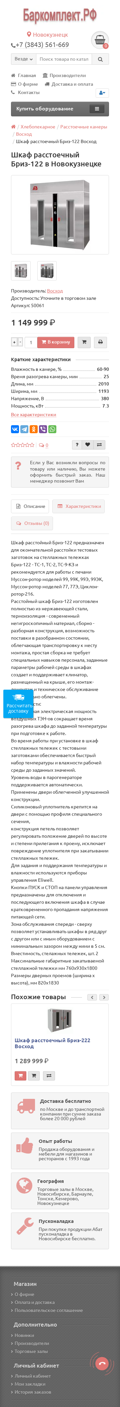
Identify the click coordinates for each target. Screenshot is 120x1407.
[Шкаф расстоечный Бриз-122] (60, 214)
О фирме (28, 84)
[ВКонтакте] (15, 429)
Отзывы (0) (36, 523)
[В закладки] (88, 445)
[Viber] (43, 429)
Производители (68, 75)
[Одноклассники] (34, 429)
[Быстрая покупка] (34, 1076)
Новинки (24, 1335)
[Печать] (100, 342)
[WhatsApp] (52, 429)
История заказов (33, 1392)
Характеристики (83, 506)
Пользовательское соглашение (49, 1310)
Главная (27, 75)
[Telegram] (24, 429)
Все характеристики (33, 414)
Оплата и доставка (35, 1302)
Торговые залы (31, 1351)
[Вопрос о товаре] (77, 445)
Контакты (29, 92)
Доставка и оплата (72, 84)
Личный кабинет (33, 1376)
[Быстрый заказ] (84, 342)
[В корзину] (20, 1076)
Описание (34, 506)
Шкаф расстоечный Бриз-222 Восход (52, 1043)
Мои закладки (30, 1384)
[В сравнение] (99, 445)
